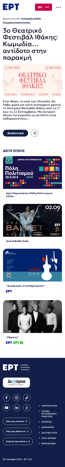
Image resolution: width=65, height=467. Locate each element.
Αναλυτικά (15, 133)
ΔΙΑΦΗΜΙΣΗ (48, 427)
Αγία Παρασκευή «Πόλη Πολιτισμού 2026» (29, 195)
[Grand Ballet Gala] (32, 220)
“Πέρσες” (12, 337)
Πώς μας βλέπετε (15, 431)
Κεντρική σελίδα (31, 18)
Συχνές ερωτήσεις (16, 441)
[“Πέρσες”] (32, 316)
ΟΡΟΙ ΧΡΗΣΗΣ (49, 438)
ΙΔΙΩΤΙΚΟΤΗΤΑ (49, 432)
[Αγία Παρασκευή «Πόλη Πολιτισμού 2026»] (32, 172)
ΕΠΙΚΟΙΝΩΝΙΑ (49, 443)
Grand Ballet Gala (17, 241)
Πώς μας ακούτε (15, 421)
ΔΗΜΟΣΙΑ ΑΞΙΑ (49, 405)
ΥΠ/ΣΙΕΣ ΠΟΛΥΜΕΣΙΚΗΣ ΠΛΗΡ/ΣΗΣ (49, 414)
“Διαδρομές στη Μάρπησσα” (25, 285)
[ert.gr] (11, 9)
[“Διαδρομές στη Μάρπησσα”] (32, 265)
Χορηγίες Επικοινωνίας (16, 22)
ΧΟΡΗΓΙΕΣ (47, 421)
